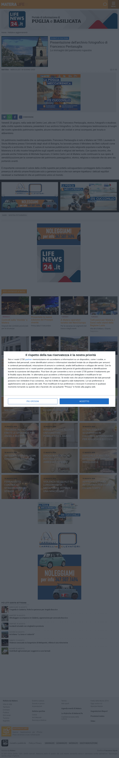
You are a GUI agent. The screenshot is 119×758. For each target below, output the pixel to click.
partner (28, 359)
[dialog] (59, 379)
